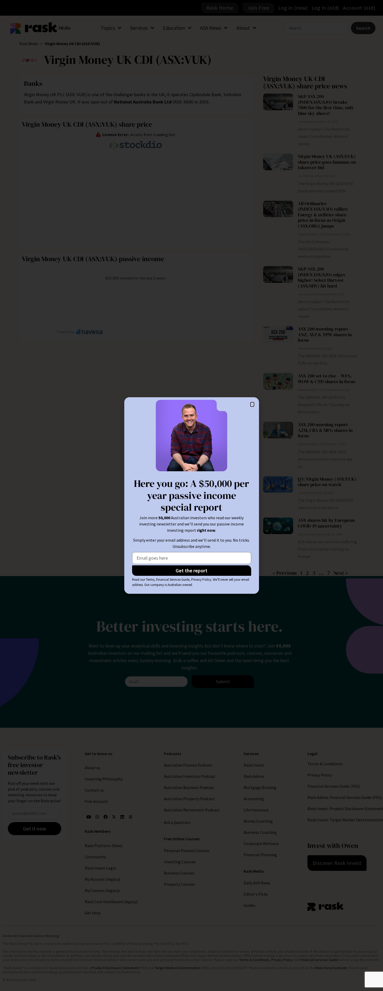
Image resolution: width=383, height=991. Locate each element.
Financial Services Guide (172, 579)
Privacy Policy (201, 579)
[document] (191, 495)
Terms (150, 579)
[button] (252, 404)
